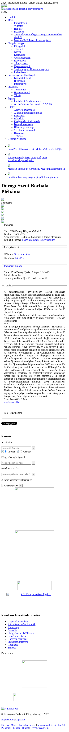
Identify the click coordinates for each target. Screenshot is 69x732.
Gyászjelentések (22, 57)
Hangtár (18, 28)
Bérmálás (19, 118)
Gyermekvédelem (17, 138)
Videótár (18, 25)
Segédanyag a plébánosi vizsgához (31, 69)
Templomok (20, 89)
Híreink (11, 17)
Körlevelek (19, 54)
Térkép (17, 95)
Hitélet (11, 107)
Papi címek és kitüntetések (27, 101)
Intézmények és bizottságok (22, 75)
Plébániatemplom (13, 266)
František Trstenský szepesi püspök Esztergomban (33, 177)
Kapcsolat (20, 719)
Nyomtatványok (22, 66)
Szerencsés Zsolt (22, 254)
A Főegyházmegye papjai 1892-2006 (33, 104)
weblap (27, 451)
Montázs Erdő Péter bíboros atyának (32, 40)
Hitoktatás (19, 133)
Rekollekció (20, 60)
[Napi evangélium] (34, 585)
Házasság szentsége (24, 127)
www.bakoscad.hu (11, 402)
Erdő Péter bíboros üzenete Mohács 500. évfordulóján (35, 149)
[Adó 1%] (34, 602)
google (11, 451)
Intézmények (20, 83)
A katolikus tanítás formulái (28, 112)
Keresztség (19, 115)
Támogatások (21, 63)
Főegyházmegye (16, 43)
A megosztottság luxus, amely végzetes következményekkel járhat (27, 159)
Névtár (17, 52)
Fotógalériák (20, 23)
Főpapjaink (20, 46)
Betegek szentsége (23, 124)
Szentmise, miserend (24, 130)
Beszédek (19, 31)
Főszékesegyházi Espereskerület (38, 239)
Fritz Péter (20, 258)
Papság (11, 98)
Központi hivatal (22, 78)
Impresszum (7, 719)
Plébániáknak (21, 72)
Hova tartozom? (22, 92)
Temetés (18, 136)
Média (11, 20)
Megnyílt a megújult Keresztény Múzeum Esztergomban (36, 168)
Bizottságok (20, 80)
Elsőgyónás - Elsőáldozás (27, 121)
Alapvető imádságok (24, 109)
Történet (18, 49)
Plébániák (13, 86)
